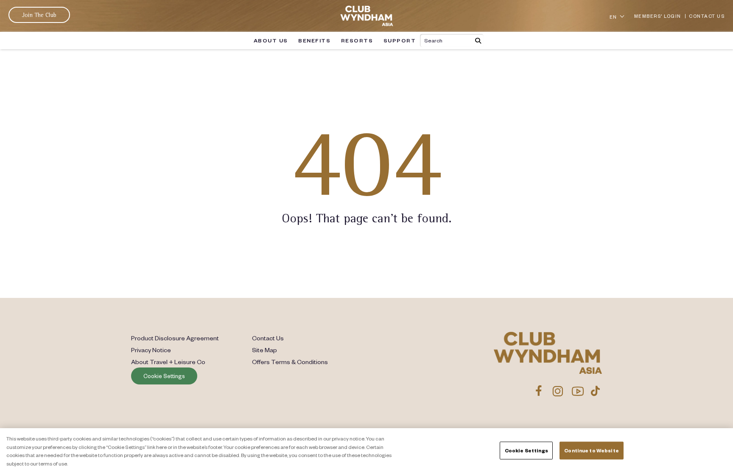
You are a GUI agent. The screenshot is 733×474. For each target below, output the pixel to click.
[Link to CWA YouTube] (578, 390)
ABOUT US (271, 40)
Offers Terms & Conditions (290, 361)
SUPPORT (399, 40)
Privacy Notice (151, 349)
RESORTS (357, 40)
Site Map (264, 349)
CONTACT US (707, 16)
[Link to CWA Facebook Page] (539, 390)
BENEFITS (314, 40)
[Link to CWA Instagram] (557, 390)
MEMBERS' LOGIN (657, 16)
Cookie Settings (164, 376)
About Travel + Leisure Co (168, 361)
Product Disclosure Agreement (175, 338)
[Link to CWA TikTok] (595, 390)
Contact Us (268, 338)
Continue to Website (591, 450)
